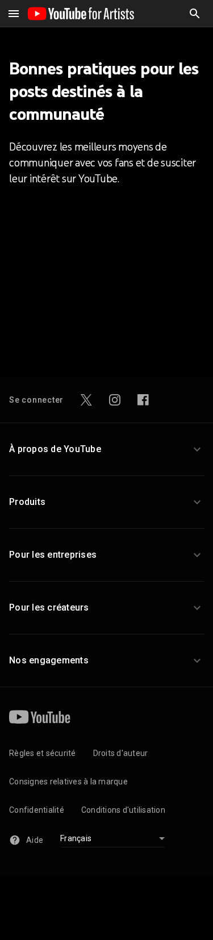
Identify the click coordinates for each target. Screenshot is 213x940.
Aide (34, 840)
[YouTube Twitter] (86, 399)
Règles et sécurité (42, 753)
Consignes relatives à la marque (68, 781)
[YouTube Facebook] (143, 399)
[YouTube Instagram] (114, 399)
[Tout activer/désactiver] (13, 13)
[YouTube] (39, 717)
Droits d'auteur (120, 753)
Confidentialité (36, 809)
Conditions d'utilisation (123, 809)
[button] (194, 13)
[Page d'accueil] (80, 13)
